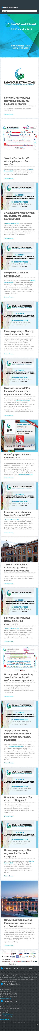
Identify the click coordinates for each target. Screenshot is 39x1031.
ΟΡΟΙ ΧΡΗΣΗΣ (5, 1019)
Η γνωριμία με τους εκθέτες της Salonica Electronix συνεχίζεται (18, 853)
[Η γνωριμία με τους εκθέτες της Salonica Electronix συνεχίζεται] (19, 834)
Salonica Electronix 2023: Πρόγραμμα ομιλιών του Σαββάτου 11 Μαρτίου (17, 100)
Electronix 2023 (28, 474)
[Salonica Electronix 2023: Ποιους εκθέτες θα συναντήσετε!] (19, 601)
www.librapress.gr (7, 1016)
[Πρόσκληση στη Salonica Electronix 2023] (19, 436)
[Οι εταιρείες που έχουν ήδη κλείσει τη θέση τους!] (19, 781)
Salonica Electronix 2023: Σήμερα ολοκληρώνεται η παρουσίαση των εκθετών (17, 391)
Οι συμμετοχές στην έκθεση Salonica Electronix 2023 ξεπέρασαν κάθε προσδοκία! (19, 677)
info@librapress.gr (7, 1014)
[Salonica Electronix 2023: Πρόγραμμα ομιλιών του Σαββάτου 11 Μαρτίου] (19, 76)
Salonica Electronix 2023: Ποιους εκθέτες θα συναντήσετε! (17, 620)
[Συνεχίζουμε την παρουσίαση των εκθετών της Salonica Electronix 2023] (19, 196)
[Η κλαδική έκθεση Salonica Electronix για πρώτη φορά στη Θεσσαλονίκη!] (19, 899)
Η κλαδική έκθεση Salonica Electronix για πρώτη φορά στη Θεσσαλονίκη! (18, 923)
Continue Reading (8, 114)
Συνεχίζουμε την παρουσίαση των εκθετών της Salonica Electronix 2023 (19, 215)
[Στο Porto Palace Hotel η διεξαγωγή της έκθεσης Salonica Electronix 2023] (19, 549)
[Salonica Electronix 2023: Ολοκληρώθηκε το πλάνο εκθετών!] (19, 137)
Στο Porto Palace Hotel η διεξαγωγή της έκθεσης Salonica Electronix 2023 (16, 567)
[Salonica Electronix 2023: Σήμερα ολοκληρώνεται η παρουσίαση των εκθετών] (19, 372)
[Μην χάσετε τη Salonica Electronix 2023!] (19, 256)
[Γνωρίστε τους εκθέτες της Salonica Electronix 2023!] (19, 496)
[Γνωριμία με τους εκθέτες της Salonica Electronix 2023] (19, 315)
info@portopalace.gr (5, 998)
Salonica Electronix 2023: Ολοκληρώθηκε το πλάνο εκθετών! (17, 161)
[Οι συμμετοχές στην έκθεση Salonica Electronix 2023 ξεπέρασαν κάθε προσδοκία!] (19, 659)
